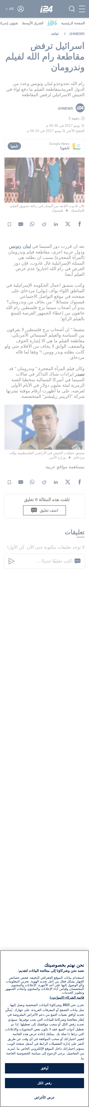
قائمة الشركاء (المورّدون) (67, 997)
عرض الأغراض (44, 1097)
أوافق (44, 1068)
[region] (44, 1028)
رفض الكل (44, 1083)
